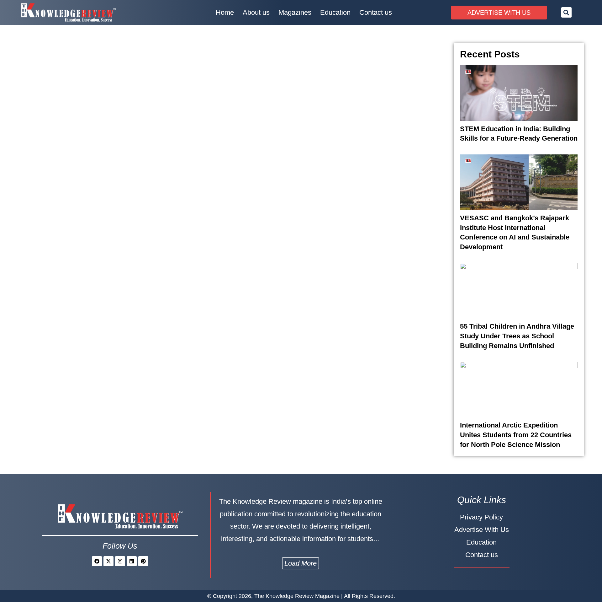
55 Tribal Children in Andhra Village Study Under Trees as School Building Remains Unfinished (517, 336)
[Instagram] (120, 561)
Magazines (294, 12)
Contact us (375, 12)
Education (335, 12)
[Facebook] (97, 561)
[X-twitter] (108, 561)
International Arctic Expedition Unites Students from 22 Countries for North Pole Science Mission (516, 435)
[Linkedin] (132, 561)
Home (225, 12)
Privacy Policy (481, 517)
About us (256, 12)
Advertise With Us (481, 530)
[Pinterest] (143, 561)
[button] (566, 12)
